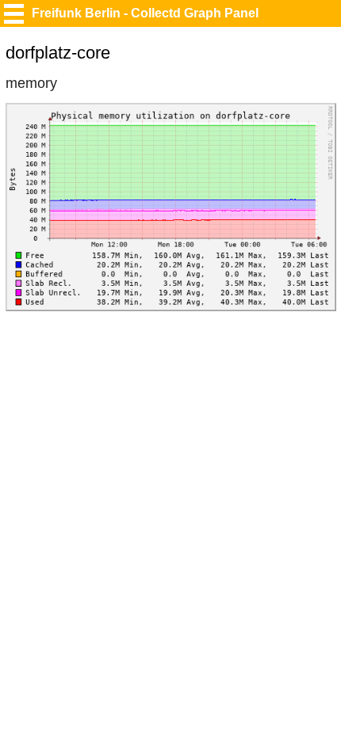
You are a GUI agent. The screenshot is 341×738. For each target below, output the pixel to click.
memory (31, 83)
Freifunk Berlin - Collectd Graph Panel (145, 13)
